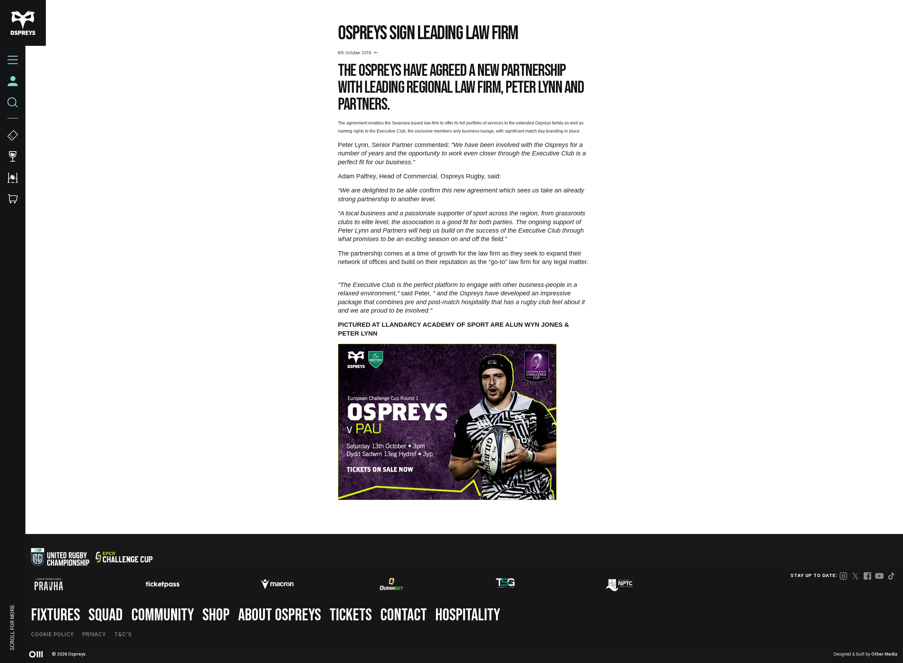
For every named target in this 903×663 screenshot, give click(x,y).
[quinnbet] (391, 584)
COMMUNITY (162, 615)
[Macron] (277, 584)
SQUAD (106, 615)
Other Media (884, 654)
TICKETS (350, 615)
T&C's (123, 634)
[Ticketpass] (163, 584)
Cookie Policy (52, 634)
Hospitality (467, 615)
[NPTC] (619, 584)
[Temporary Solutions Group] (505, 584)
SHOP (216, 615)
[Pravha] (48, 584)
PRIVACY (94, 634)
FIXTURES (55, 615)
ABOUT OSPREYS (279, 615)
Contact (403, 615)
